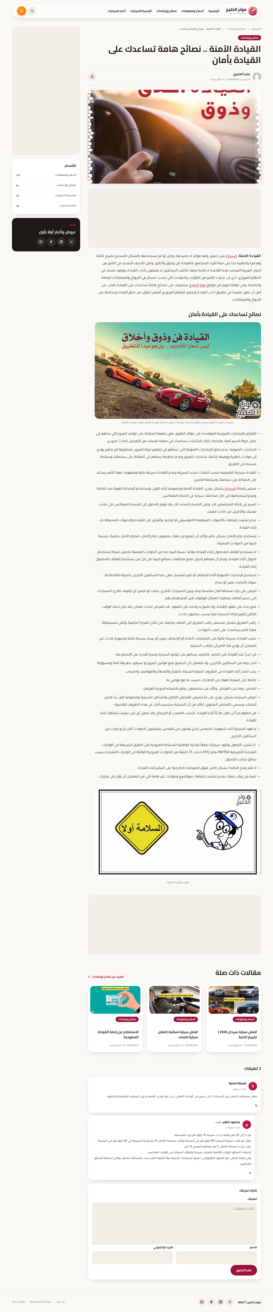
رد (256, 1105)
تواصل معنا (18, 1302)
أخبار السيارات (116, 11)
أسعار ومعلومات (192, 11)
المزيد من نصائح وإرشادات (108, 976)
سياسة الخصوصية (41, 1302)
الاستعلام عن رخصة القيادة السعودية (118, 1034)
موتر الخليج (197, 285)
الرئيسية (213, 11)
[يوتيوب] (40, 242)
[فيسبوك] (51, 242)
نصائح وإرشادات (166, 11)
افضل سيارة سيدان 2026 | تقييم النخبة (237, 1034)
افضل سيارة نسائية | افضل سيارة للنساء (178, 1034)
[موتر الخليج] (242, 11)
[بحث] (32, 11)
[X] (71, 242)
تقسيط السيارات (141, 11)
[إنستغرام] (61, 242)
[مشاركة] (92, 76)
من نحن (60, 1302)
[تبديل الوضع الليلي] (21, 11)
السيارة (231, 256)
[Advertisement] (174, 218)
